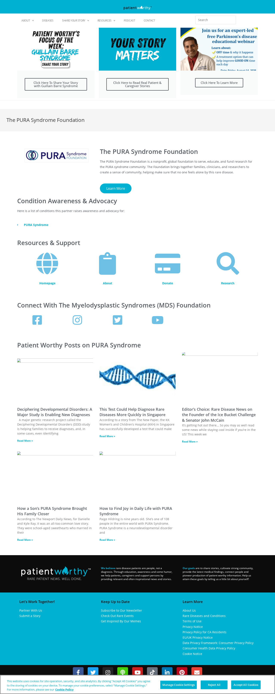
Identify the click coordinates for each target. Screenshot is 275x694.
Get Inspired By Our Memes (121, 621)
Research (227, 283)
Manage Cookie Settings (178, 684)
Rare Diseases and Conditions (204, 616)
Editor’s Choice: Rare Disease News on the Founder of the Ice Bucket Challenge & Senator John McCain (219, 415)
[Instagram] (107, 672)
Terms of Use (192, 621)
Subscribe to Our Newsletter (121, 610)
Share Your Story (73, 20)
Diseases (47, 20)
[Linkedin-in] (167, 672)
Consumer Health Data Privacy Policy (209, 648)
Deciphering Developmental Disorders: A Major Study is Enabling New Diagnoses (54, 412)
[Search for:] (215, 20)
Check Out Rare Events (117, 616)
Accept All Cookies (246, 684)
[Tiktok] (152, 672)
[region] (137, 684)
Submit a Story (29, 616)
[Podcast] (122, 672)
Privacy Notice (193, 627)
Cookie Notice (192, 654)
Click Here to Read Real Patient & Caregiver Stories (137, 84)
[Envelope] (196, 672)
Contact (149, 20)
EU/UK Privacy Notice (198, 637)
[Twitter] (93, 672)
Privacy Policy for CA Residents (204, 632)
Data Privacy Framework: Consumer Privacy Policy (218, 643)
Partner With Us (30, 610)
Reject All (214, 684)
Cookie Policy (64, 689)
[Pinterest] (182, 672)
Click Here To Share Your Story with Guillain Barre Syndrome (56, 84)
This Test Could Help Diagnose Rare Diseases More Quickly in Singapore (132, 412)
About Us (189, 610)
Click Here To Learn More (219, 82)
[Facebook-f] (78, 672)
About (25, 20)
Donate (167, 283)
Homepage (47, 283)
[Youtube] (137, 672)
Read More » (25, 440)
